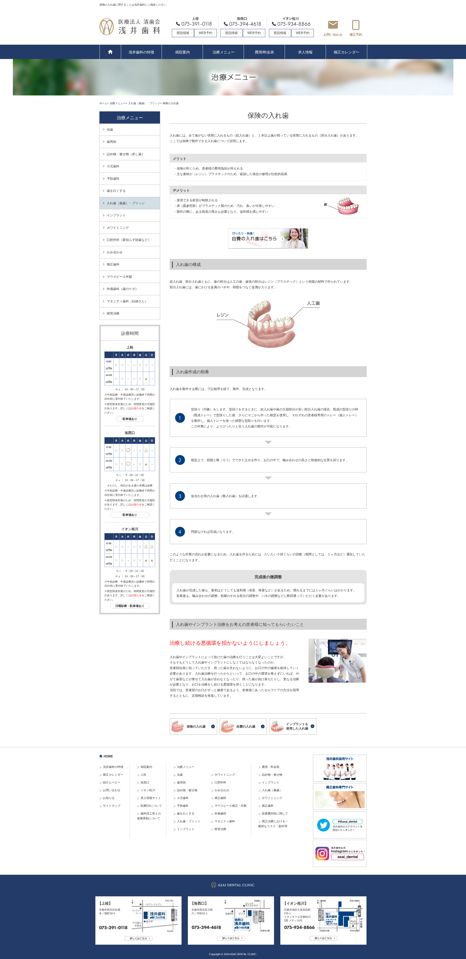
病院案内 (182, 52)
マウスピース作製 (119, 277)
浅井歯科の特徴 (141, 52)
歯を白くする (116, 191)
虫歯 (110, 129)
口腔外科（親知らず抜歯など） (129, 240)
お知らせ (136, 408)
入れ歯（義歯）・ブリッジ (144, 103)
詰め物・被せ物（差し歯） (126, 154)
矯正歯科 (113, 264)
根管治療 (113, 313)
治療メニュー (223, 52)
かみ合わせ (115, 252)
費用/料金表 (264, 52)
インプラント (116, 215)
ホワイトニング (118, 227)
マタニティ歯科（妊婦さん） (127, 301)
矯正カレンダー (346, 52)
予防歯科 (113, 178)
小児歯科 (113, 166)
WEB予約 (205, 33)
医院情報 (183, 33)
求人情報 (305, 52)
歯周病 (111, 142)
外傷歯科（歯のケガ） (122, 289)
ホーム (103, 103)
